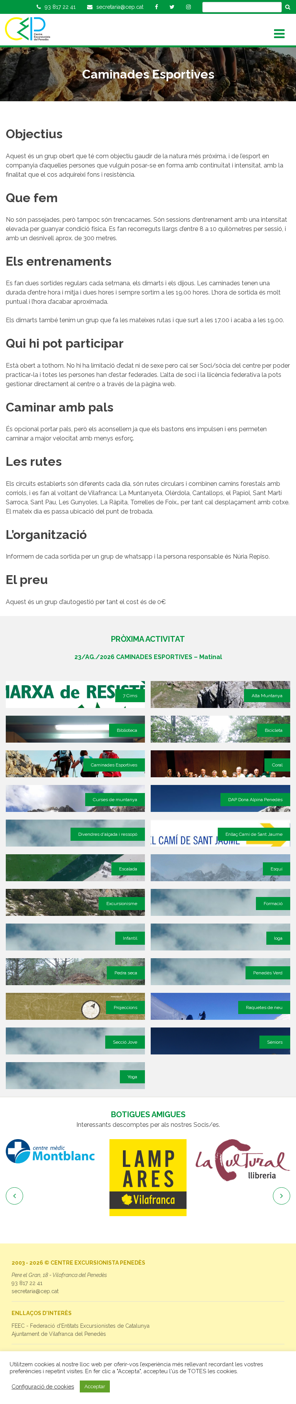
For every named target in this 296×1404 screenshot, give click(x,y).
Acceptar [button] (94, 1386)
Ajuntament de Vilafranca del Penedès (59, 1334)
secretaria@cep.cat (35, 1291)
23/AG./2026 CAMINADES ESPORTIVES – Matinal (148, 657)
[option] (53, 1177)
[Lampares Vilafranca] (53, 1177)
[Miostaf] (242, 1162)
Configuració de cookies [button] (43, 1386)
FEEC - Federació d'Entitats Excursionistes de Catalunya (81, 1326)
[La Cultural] (148, 1160)
